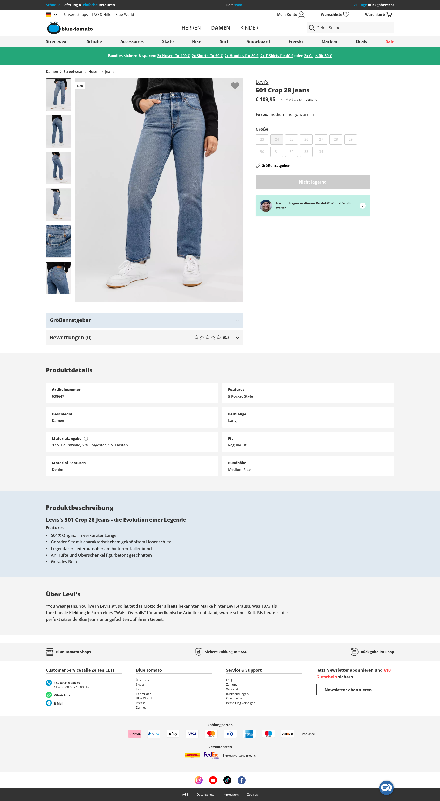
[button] (144, 320)
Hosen (94, 71)
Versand (311, 99)
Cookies (252, 794)
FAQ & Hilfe (101, 14)
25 (294, 139)
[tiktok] (227, 780)
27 (323, 139)
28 (338, 139)
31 (279, 151)
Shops (140, 684)
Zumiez (141, 707)
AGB (185, 794)
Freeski (295, 41)
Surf (224, 41)
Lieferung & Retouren (80, 4)
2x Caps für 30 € (318, 55)
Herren (191, 27)
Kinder (249, 27)
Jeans (109, 71)
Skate (168, 41)
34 (323, 151)
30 (264, 151)
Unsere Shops (76, 14)
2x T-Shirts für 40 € (276, 55)
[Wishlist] (239, 82)
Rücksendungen (237, 694)
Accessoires (132, 41)
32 (294, 151)
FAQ (229, 680)
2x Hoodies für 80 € (241, 55)
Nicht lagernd (313, 182)
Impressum (231, 794)
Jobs (139, 689)
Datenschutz (205, 794)
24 (277, 139)
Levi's (262, 81)
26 (308, 139)
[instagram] (199, 780)
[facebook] (242, 780)
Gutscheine (234, 698)
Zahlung (232, 684)
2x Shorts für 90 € (207, 55)
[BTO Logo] (102, 27)
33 (308, 151)
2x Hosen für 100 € (173, 55)
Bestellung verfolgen (240, 703)
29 (353, 139)
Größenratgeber (276, 165)
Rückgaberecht (374, 4)
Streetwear (57, 41)
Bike (196, 41)
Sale (390, 41)
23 (264, 139)
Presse (141, 703)
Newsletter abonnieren (348, 690)
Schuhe (94, 41)
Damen (220, 27)
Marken (329, 41)
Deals (361, 41)
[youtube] (213, 780)
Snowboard (258, 41)
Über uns (142, 680)
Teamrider (143, 694)
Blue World (124, 14)
